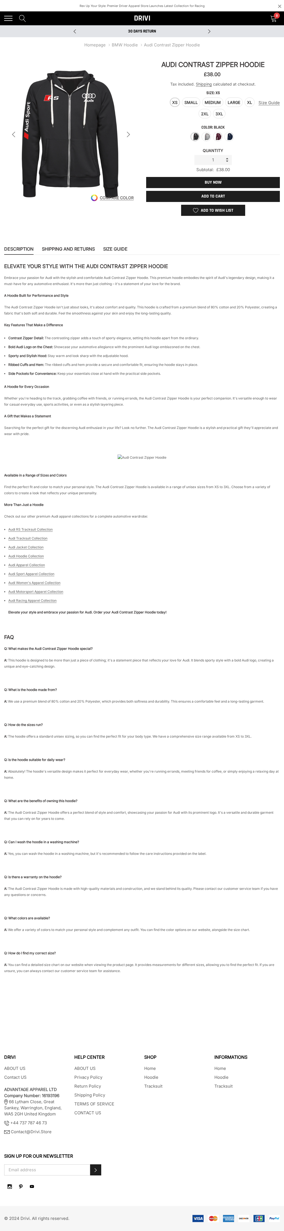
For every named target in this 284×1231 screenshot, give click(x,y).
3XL (219, 113)
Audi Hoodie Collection (26, 556)
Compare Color (117, 198)
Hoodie (151, 1077)
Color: (213, 127)
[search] (22, 18)
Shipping (204, 84)
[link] (9, 1186)
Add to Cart (213, 196)
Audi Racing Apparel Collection (32, 600)
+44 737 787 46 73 (28, 1122)
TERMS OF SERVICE (94, 1104)
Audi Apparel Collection (26, 565)
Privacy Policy (88, 1077)
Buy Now (213, 182)
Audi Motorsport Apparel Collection (35, 592)
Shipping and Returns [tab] (68, 249)
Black (195, 136)
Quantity (213, 150)
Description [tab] (19, 249)
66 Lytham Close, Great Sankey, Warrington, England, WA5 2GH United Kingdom (33, 1102)
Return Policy (87, 1086)
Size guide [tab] (115, 249)
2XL (205, 113)
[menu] (8, 18)
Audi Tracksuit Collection (27, 538)
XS (175, 102)
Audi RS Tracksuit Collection (30, 529)
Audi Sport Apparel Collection (31, 574)
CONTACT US (87, 1112)
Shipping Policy (89, 1095)
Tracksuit (153, 1086)
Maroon (217, 136)
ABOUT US (15, 1068)
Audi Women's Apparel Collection (34, 583)
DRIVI (142, 18)
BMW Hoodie (125, 45)
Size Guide (269, 102)
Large (234, 102)
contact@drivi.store (31, 1131)
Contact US (15, 1077)
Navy (229, 136)
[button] (95, 1169)
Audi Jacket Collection (26, 547)
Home (150, 1068)
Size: (213, 93)
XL (249, 102)
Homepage (95, 45)
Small (191, 102)
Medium (213, 102)
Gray (206, 136)
